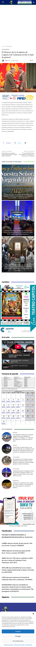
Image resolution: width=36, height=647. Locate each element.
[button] (33, 614)
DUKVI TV (7, 60)
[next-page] (6, 276)
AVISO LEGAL (29, 644)
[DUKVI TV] (3, 60)
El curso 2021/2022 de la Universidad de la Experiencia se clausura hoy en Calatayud (26, 155)
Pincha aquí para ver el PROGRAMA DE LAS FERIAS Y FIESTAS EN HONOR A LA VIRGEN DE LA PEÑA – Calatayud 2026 (18, 196)
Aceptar (18, 631)
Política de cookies (8, 644)
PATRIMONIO (16, 480)
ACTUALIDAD (8, 46)
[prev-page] (3, 276)
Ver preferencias (18, 641)
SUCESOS (15, 432)
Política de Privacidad (19, 644)
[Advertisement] (18, 25)
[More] (25, 143)
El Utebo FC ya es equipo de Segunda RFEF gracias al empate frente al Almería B (9, 155)
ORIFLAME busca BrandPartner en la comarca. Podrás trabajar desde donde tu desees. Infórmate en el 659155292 (18, 570)
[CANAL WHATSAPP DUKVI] (18, 511)
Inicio (3, 46)
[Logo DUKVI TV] (11, 2)
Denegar (18, 636)
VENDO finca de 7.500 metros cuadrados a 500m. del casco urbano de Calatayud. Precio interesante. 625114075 (17, 560)
